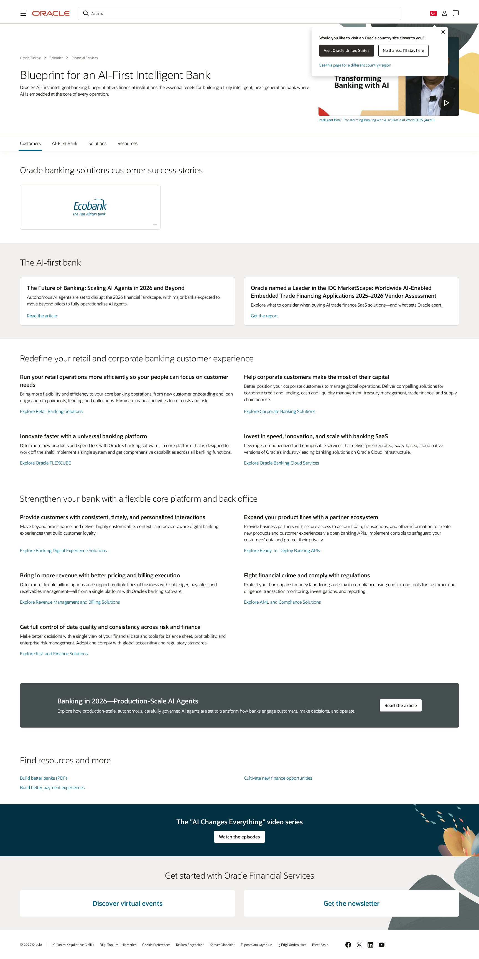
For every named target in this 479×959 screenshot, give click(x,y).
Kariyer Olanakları (222, 944)
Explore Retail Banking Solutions (51, 411)
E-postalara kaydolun (256, 944)
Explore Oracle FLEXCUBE (45, 463)
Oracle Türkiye (30, 57)
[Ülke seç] (433, 13)
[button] (23, 13)
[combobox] (239, 13)
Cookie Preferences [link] (156, 944)
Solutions (97, 143)
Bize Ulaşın (320, 944)
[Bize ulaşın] (455, 13)
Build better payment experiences (52, 787)
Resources (127, 143)
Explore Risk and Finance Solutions (54, 653)
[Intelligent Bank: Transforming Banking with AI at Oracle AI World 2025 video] (389, 76)
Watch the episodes (239, 837)
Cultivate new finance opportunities (278, 778)
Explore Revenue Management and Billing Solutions (70, 602)
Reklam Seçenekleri (190, 944)
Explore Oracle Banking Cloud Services (281, 463)
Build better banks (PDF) (43, 778)
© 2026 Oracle (31, 944)
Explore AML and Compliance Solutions (282, 602)
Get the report (264, 315)
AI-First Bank (64, 143)
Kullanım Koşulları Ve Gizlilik (73, 944)
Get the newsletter (351, 903)
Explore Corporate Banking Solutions (279, 411)
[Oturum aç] (444, 13)
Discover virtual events (127, 903)
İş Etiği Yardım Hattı (292, 944)
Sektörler (56, 57)
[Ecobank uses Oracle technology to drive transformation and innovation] (90, 207)
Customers (30, 143)
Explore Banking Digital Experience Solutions (63, 550)
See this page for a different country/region (355, 65)
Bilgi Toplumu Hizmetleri (118, 944)
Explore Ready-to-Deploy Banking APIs (282, 550)
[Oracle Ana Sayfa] (51, 13)
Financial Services (85, 57)
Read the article (42, 315)
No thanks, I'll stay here (403, 50)
